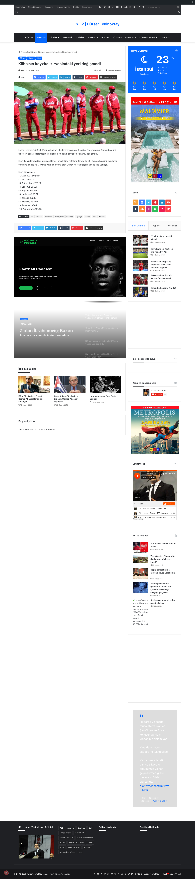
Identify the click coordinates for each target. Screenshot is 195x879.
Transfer (87, 847)
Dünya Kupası (65, 833)
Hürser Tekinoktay (76, 842)
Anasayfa (24, 52)
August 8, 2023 (160, 801)
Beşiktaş (81, 828)
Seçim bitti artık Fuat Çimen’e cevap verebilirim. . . (163, 573)
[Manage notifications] (6, 872)
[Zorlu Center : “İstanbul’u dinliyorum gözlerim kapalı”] (140, 559)
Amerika (39, 217)
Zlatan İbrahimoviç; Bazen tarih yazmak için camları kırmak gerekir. (46, 330)
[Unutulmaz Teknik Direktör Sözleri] (140, 547)
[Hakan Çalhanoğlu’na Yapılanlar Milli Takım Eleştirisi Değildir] (140, 265)
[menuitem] (193, 2)
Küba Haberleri (74, 847)
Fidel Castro (80, 833)
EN (16, 12)
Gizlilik (76, 7)
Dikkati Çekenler (35, 7)
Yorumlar (172, 225)
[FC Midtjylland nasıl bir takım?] (140, 240)
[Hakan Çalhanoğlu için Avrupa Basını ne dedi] (140, 279)
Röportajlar (20, 7)
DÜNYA (40, 37)
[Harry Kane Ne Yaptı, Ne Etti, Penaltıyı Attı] (140, 253)
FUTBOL (92, 37)
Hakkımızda (87, 7)
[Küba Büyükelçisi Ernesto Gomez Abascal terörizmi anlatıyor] (34, 384)
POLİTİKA (80, 37)
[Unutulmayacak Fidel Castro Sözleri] (105, 384)
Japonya (79, 217)
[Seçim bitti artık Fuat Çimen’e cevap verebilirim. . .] (140, 573)
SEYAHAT (129, 37)
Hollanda (69, 217)
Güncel (24, 318)
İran (80, 852)
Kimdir (90, 842)
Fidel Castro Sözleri (85, 838)
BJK (22, 70)
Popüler (156, 225)
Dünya (33, 52)
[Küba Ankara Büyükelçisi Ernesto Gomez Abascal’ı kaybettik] (70, 384)
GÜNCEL (29, 37)
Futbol (62, 842)
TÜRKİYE (53, 37)
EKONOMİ (67, 37)
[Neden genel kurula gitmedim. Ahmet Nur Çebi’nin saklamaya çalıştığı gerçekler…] (140, 587)
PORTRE (105, 37)
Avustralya (49, 217)
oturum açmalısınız (47, 429)
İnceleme (49, 7)
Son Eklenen (138, 225)
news (172, 874)
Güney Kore (59, 217)
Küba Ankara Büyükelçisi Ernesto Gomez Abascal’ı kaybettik (66, 399)
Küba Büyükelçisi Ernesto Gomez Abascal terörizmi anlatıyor (30, 399)
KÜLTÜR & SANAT (147, 37)
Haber (31, 58)
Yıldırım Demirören (67, 852)
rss (179, 874)
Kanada (87, 217)
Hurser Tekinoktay (151, 874)
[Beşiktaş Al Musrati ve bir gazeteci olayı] (140, 612)
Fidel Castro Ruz (66, 838)
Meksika (102, 217)
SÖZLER (116, 37)
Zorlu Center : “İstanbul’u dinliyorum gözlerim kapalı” (162, 559)
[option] (70, 329)
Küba (39, 58)
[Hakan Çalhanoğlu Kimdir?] (140, 292)
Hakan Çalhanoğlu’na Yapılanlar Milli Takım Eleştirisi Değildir (160, 264)
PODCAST (165, 37)
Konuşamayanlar (63, 7)
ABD (32, 217)
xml (165, 874)
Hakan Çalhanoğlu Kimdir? (163, 288)
